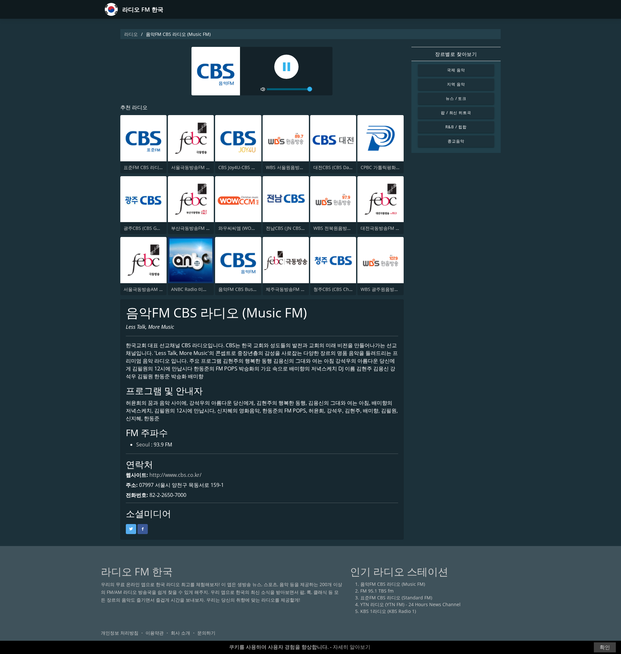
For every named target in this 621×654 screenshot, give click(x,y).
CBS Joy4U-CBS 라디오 (241, 167)
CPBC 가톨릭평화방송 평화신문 (392, 167)
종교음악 (456, 141)
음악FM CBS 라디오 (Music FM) (392, 584)
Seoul (143, 444)
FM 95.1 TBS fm (377, 591)
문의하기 (206, 633)
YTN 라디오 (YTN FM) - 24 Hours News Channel (410, 604)
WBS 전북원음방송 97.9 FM (341, 228)
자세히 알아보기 (351, 647)
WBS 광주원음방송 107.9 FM (390, 289)
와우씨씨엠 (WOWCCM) (242, 228)
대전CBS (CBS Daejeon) (337, 167)
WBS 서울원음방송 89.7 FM (294, 167)
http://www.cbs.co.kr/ (175, 474)
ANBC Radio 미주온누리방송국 (202, 289)
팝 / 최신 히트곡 (456, 112)
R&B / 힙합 (456, 127)
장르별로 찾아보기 (456, 54)
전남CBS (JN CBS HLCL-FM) (294, 228)
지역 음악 (456, 84)
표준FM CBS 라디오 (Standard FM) (159, 167)
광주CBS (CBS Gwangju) (149, 228)
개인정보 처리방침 (119, 633)
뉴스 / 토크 (456, 98)
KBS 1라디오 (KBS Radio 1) (388, 611)
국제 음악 (456, 70)
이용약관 (155, 633)
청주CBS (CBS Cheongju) (339, 289)
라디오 (131, 34)
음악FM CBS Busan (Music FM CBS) (255, 289)
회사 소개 (180, 633)
